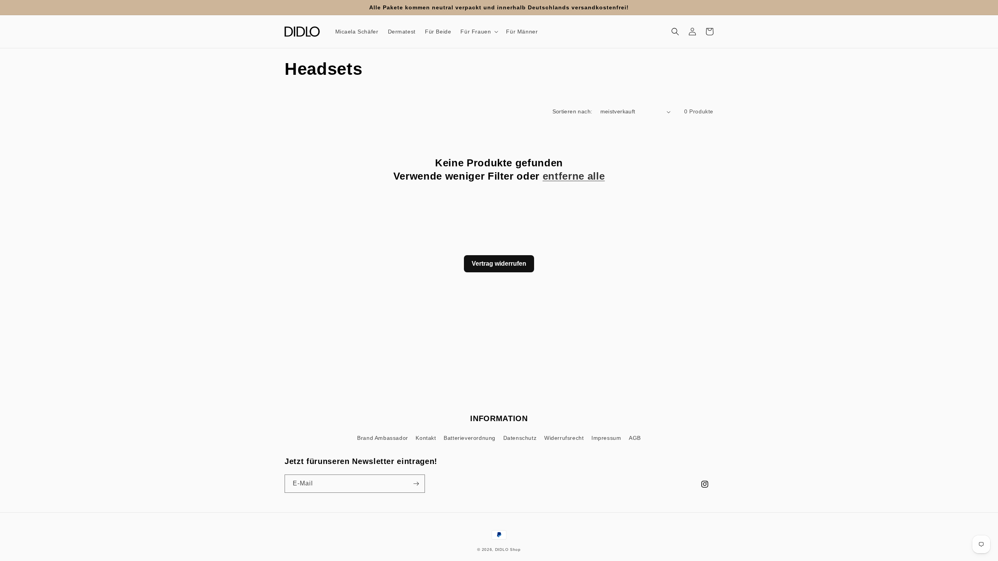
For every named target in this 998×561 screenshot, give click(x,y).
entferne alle (574, 176)
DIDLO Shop (508, 549)
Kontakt (426, 438)
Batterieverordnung (469, 438)
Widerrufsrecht (564, 438)
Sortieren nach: (572, 111)
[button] (478, 31)
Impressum (606, 438)
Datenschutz (520, 438)
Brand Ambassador (382, 438)
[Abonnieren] (416, 484)
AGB (635, 438)
